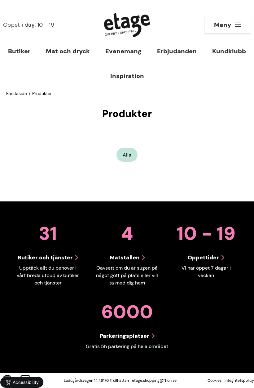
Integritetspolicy (239, 380)
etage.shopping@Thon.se (154, 380)
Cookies (214, 380)
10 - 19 (28, 25)
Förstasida (16, 93)
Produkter (42, 93)
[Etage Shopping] (127, 24)
